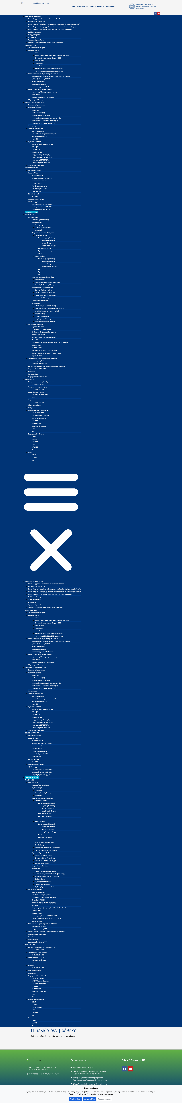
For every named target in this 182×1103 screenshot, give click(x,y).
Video (30, 452)
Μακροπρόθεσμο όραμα (36, 199)
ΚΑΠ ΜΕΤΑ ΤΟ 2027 (32, 212)
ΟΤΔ (33, 431)
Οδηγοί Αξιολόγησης (38, 81)
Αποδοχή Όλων (75, 1099)
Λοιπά (40, 253)
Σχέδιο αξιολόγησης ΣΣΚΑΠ (41, 79)
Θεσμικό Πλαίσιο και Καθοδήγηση (43, 233)
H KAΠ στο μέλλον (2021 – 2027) (45, 306)
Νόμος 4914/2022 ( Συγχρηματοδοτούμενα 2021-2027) (52, 55)
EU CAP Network (33, 194)
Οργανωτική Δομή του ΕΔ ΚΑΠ (42, 178)
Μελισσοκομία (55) (38, 131)
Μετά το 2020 (36, 303)
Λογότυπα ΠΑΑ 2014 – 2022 (37, 369)
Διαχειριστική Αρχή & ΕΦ (36, 21)
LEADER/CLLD (36, 423)
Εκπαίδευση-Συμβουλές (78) (41, 162)
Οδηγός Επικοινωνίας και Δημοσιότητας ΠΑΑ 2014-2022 (46, 366)
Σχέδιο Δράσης (36, 191)
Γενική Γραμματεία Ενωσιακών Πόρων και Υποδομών (46, 19)
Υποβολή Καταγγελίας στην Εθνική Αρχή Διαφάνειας (45, 42)
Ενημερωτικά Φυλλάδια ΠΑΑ (37, 377)
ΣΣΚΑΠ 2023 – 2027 (31, 45)
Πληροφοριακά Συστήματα (37, 100)
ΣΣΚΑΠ (34, 436)
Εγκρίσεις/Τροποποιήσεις (40, 220)
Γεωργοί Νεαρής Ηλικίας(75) (41, 155)
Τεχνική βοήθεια (37, 356)
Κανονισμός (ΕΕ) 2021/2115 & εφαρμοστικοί (49, 68)
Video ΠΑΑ (31, 371)
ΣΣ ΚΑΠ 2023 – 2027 (38, 384)
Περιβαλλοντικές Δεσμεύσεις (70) (42, 144)
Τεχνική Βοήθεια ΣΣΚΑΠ (36, 165)
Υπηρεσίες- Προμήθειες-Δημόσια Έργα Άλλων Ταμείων (50, 342)
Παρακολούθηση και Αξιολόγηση (42, 287)
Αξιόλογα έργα (33, 202)
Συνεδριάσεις (36, 94)
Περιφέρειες (39, 225)
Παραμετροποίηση (104, 1099)
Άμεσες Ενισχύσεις (34, 107)
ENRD (33, 429)
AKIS (33, 397)
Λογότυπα (31, 400)
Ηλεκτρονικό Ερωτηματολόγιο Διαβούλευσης (50, 308)
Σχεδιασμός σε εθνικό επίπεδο (45, 321)
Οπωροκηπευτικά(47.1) (39, 136)
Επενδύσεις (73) (37, 152)
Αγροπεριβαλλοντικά (38, 327)
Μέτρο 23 (35, 340)
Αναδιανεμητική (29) (38, 113)
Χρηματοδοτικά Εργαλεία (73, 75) (42, 157)
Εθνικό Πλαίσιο (37, 53)
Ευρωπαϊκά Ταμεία (44, 248)
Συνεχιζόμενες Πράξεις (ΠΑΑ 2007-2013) (44, 350)
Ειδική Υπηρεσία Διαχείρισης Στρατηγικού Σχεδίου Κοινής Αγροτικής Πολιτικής (54, 24)
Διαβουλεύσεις (40, 313)
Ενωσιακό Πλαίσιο (38, 66)
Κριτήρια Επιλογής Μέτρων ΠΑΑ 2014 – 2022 (46, 353)
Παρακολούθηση (37, 222)
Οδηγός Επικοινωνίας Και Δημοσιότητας (41, 382)
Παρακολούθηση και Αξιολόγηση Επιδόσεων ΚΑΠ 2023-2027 (51, 76)
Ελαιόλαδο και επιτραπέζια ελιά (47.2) (44, 134)
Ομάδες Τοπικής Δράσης (43, 227)
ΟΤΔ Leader (32, 37)
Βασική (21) (35, 110)
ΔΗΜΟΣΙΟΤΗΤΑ (29, 379)
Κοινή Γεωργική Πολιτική (46, 238)
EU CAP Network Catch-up (40, 415)
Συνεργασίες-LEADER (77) (40, 160)
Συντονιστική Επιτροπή (39, 181)
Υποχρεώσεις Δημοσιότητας (37, 387)
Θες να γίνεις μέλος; (34, 170)
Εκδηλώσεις (32, 408)
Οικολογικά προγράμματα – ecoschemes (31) (46, 118)
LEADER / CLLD (37, 348)
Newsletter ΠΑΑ (33, 374)
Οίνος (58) (35, 139)
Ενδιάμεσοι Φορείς (34, 32)
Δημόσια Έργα (36, 345)
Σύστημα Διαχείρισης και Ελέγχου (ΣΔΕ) (48, 58)
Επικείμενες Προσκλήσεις (36, 105)
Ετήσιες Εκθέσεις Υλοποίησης (45, 292)
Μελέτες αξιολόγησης (42, 298)
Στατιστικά (38, 230)
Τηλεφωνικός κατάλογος (36, 40)
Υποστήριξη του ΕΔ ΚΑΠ (40, 189)
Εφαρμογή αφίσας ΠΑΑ (39, 363)
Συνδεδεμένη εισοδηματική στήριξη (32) (45, 120)
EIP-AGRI (35, 421)
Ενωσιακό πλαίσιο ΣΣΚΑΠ (40, 394)
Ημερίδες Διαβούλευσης (43, 319)
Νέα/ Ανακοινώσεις (34, 405)
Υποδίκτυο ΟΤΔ (37, 183)
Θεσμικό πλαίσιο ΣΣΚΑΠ (36, 392)
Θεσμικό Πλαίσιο (33, 50)
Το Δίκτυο (35, 196)
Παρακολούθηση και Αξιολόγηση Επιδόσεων (43, 74)
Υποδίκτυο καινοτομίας (39, 186)
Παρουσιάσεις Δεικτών (39, 84)
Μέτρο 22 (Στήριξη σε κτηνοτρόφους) (44, 337)
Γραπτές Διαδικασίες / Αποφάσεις (43, 97)
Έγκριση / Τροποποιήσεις (37, 48)
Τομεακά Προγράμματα (35, 128)
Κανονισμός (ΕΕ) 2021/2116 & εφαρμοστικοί (49, 71)
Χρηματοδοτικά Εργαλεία (40, 300)
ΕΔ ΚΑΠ (34, 439)
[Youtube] (158, 13)
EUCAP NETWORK (38, 413)
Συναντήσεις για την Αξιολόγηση (42, 87)
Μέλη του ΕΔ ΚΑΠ (37, 175)
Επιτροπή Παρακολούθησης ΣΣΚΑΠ (40, 89)
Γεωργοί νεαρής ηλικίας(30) (41, 115)
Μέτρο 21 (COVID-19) (38, 334)
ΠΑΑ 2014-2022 (29, 214)
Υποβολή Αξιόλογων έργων (41, 209)
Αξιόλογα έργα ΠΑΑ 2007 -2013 (42, 204)
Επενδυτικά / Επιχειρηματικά (41, 329)
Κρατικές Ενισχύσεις (45, 251)
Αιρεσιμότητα (32, 126)
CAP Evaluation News (39, 418)
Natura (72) (35, 147)
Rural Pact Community (39, 426)
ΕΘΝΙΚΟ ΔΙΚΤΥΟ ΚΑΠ (31, 168)
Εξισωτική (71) (36, 149)
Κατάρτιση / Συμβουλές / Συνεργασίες (44, 332)
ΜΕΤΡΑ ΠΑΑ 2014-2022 (35, 324)
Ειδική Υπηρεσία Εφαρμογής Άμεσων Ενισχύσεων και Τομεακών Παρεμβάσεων (54, 27)
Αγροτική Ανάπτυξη (34, 141)
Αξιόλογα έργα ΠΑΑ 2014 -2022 (42, 207)
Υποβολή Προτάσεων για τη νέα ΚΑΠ (47, 311)
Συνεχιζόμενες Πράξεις (39, 361)
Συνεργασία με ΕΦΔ (34, 35)
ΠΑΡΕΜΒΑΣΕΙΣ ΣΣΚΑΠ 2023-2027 (35, 102)
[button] (51, 520)
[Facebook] (155, 13)
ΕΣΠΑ (40, 269)
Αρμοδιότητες (39, 60)
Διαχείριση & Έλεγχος (49, 245)
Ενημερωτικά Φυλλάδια (36, 434)
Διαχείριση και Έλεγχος (49, 266)
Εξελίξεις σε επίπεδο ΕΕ (43, 316)
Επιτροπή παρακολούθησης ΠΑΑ (43, 277)
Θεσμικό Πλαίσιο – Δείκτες (43, 290)
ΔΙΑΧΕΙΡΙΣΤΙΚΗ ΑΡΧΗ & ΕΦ (33, 16)
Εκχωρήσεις (39, 63)
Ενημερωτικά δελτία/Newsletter (38, 410)
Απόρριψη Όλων (89, 1099)
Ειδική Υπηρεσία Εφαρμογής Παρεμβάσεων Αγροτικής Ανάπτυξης (50, 29)
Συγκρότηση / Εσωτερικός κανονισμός (44, 92)
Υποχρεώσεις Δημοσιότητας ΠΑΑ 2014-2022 (42, 358)
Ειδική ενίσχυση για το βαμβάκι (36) (43, 123)
